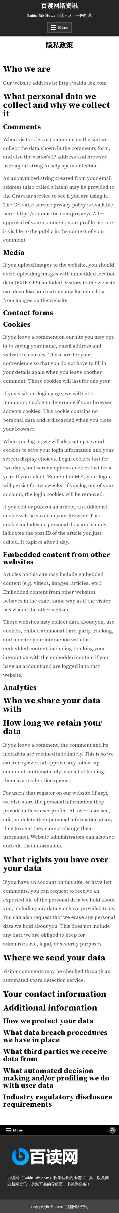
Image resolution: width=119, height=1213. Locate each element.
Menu (63, 27)
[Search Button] (112, 1130)
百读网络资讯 (59, 6)
